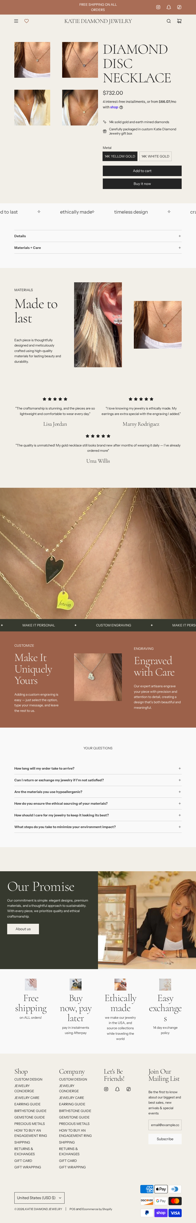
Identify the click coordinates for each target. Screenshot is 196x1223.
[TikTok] (179, 7)
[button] (19, 679)
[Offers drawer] (26, 21)
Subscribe (165, 1139)
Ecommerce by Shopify (97, 1209)
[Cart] (179, 21)
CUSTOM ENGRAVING (85, 625)
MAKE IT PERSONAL (160, 625)
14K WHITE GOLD (155, 156)
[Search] (168, 21)
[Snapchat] (168, 7)
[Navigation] (16, 21)
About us (23, 929)
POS (72, 1209)
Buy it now (142, 183)
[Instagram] (158, 7)
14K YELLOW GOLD (120, 156)
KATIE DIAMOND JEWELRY (98, 21)
